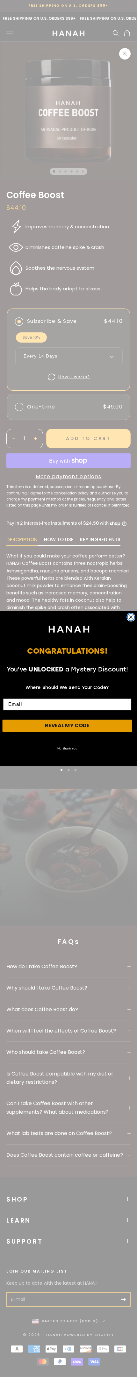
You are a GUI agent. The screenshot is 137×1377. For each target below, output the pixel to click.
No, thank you (67, 748)
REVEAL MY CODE (67, 725)
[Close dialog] (130, 617)
